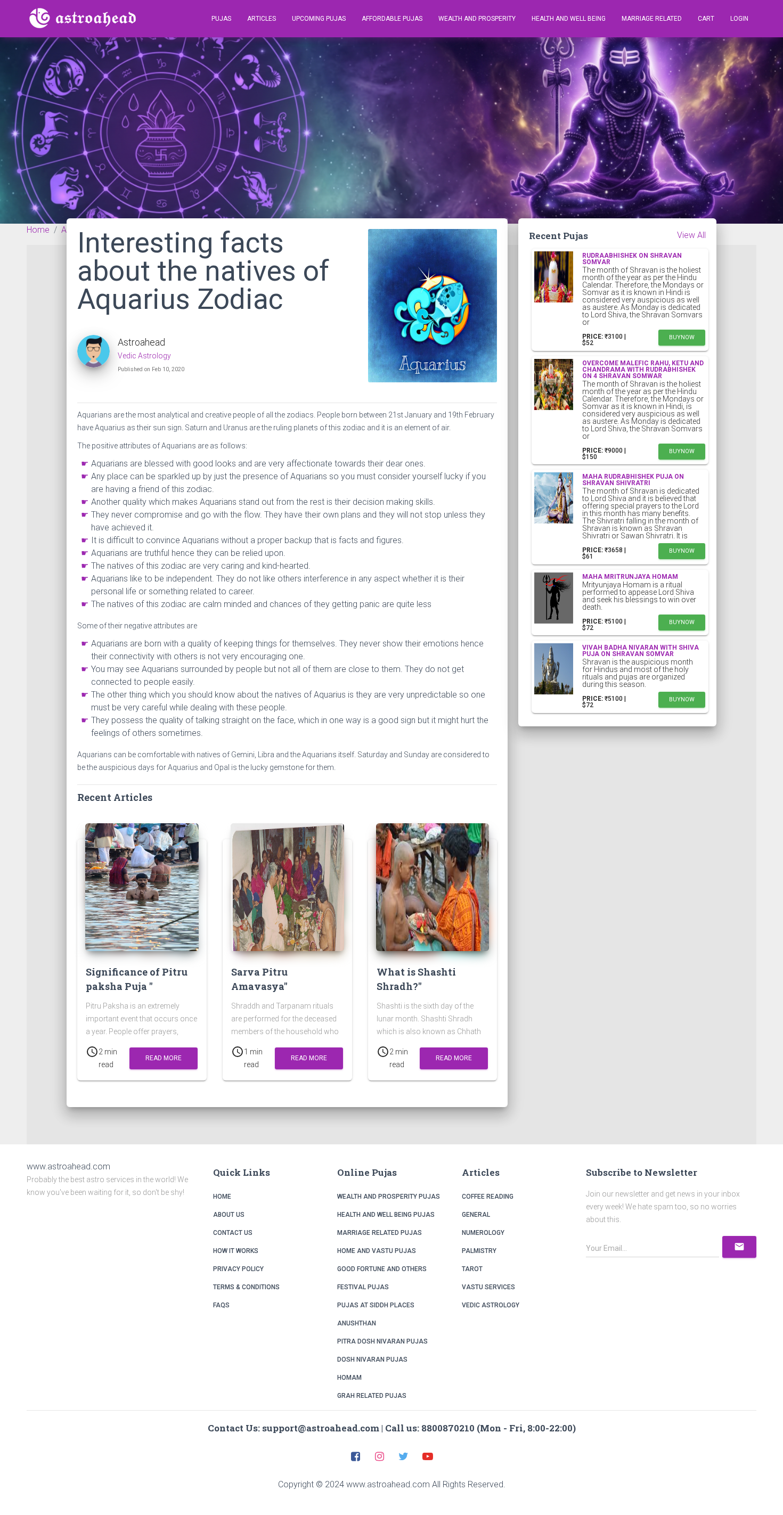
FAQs (221, 1305)
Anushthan (356, 1323)
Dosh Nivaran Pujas (372, 1359)
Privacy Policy (238, 1269)
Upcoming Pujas (319, 18)
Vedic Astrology (144, 355)
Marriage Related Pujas (379, 1232)
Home (222, 1196)
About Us (228, 1214)
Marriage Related (652, 18)
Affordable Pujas (392, 18)
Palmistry (479, 1251)
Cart (706, 18)
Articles (261, 18)
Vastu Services (488, 1287)
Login (739, 18)
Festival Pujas (363, 1287)
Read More (163, 1058)
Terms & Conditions (246, 1287)
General (476, 1214)
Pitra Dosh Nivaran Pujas (382, 1341)
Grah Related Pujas (371, 1395)
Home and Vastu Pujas (376, 1251)
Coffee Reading (487, 1196)
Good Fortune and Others (382, 1269)
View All (691, 235)
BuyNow (682, 337)
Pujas (221, 18)
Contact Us (232, 1232)
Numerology (483, 1232)
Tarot (472, 1269)
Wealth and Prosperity (477, 18)
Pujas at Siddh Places (375, 1305)
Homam (349, 1377)
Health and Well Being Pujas (386, 1214)
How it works (235, 1251)
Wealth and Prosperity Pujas (388, 1196)
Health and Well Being (569, 18)
